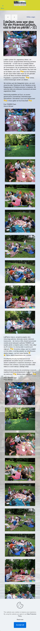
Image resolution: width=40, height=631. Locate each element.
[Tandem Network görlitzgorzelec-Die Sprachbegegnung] (20, 3)
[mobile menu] (3, 5)
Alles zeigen (31, 17)
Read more (20, 619)
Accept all (20, 625)
